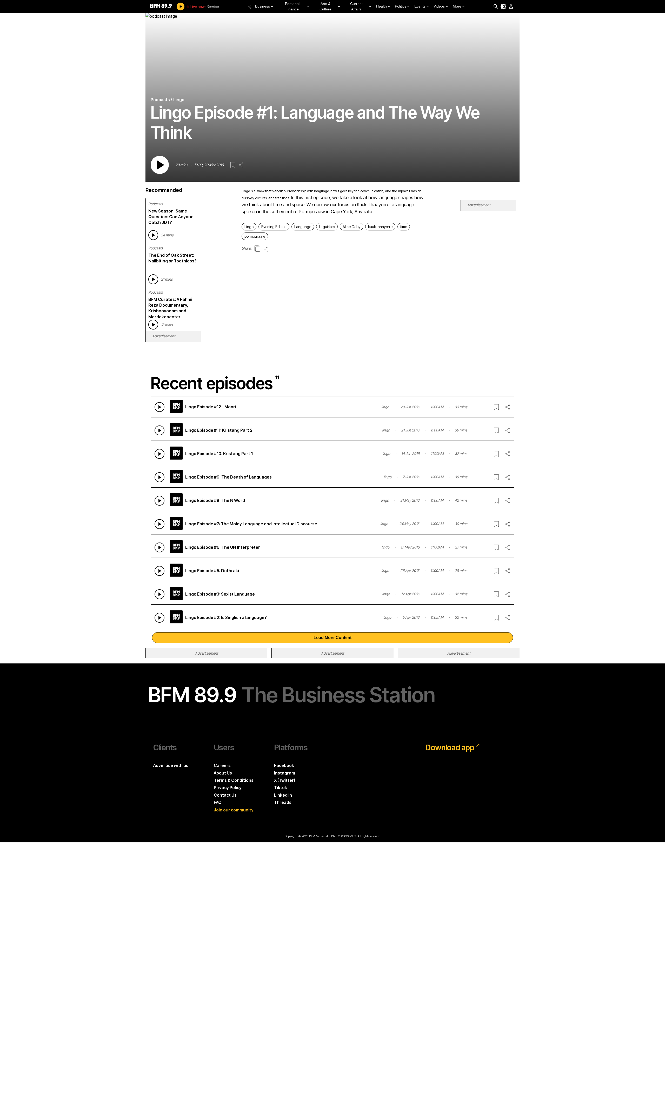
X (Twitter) (284, 780)
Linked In (283, 795)
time (403, 226)
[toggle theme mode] (503, 6)
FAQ (218, 802)
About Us (223, 773)
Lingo (249, 226)
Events (419, 6)
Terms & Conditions (234, 780)
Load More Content (332, 637)
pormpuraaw (254, 236)
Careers (222, 765)
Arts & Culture (325, 6)
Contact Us (225, 795)
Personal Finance (292, 6)
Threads (282, 802)
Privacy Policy (228, 787)
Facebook (284, 765)
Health (381, 6)
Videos (439, 6)
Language (302, 226)
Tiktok (280, 787)
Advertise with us (170, 765)
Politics (400, 6)
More (457, 6)
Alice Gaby (351, 226)
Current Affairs (356, 6)
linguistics (327, 226)
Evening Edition (274, 226)
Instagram (284, 773)
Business (262, 6)
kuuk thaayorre (380, 226)
